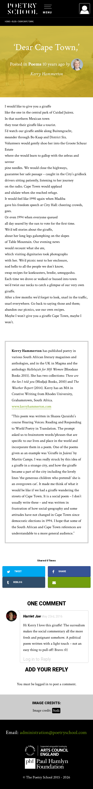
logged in (41, 684)
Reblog (17, 582)
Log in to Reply (37, 659)
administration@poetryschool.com (53, 732)
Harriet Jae (32, 616)
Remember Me (49, 62)
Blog (14, 21)
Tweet (18, 571)
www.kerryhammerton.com (31, 406)
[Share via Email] (69, 582)
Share (62, 571)
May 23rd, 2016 (52, 616)
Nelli (56, 710)
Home (7, 21)
